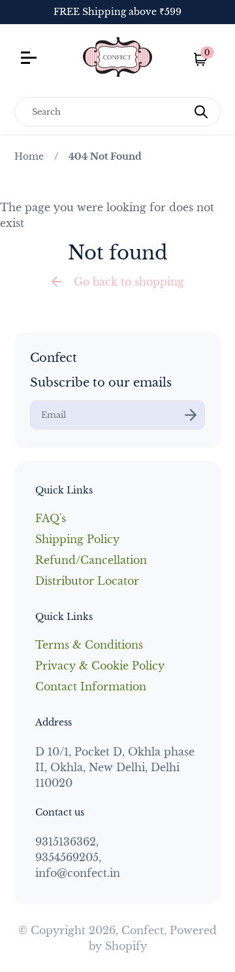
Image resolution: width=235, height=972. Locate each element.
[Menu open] (43, 59)
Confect (142, 930)
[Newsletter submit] (190, 415)
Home (29, 156)
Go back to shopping (129, 281)
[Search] (201, 111)
